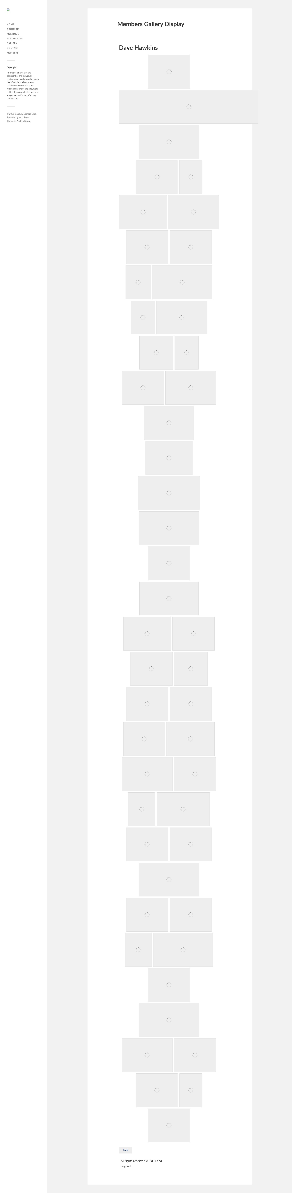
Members (12, 53)
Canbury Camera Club (25, 114)
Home (10, 24)
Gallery (12, 43)
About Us (13, 29)
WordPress (24, 118)
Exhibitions (15, 39)
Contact (13, 48)
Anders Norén (23, 121)
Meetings (13, 34)
